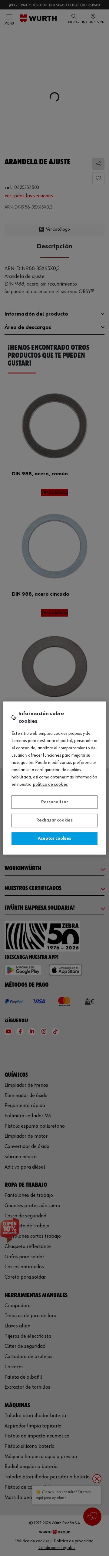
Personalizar (54, 802)
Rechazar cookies (54, 820)
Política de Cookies (50, 784)
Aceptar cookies (54, 838)
